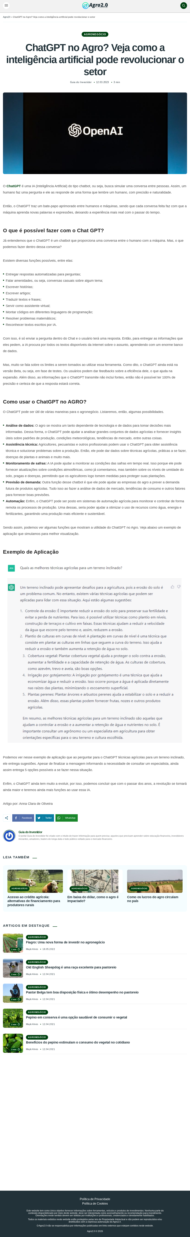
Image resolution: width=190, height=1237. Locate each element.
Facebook (27, 818)
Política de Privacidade (95, 1199)
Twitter (48, 818)
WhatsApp (70, 818)
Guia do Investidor (80, 82)
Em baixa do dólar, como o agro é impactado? (92, 899)
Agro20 (6, 17)
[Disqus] (95, 1114)
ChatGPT (13, 186)
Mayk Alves (32, 949)
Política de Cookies (95, 1203)
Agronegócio (95, 34)
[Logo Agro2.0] (95, 5)
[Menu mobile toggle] (6, 5)
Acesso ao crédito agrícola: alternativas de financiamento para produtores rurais (33, 901)
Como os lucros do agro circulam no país (152, 899)
